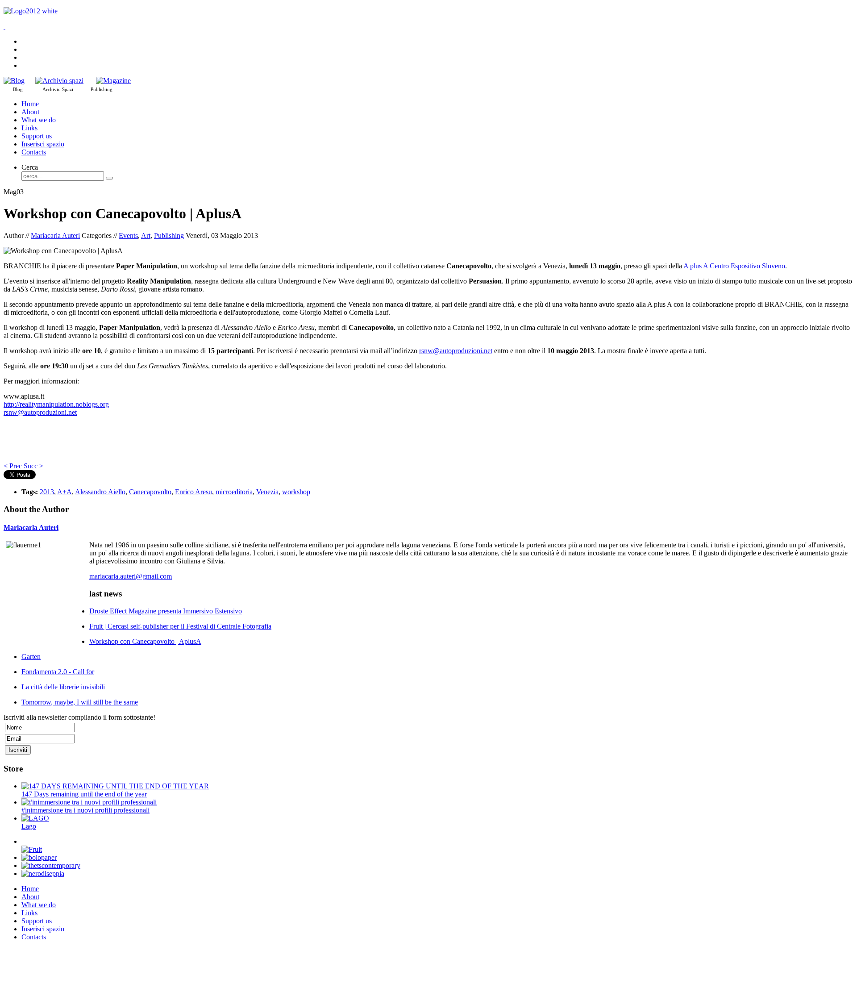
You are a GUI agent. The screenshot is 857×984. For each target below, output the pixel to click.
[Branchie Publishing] (113, 80)
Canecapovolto (150, 492)
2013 (47, 492)
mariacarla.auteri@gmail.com (130, 576)
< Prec (13, 466)
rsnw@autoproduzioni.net (455, 350)
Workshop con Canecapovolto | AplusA (145, 641)
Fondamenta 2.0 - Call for (57, 671)
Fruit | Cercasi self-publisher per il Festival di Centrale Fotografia (180, 626)
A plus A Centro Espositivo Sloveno (734, 266)
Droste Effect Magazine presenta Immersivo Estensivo (165, 611)
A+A (64, 492)
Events (128, 235)
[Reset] (109, 178)
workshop (296, 492)
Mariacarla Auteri (55, 235)
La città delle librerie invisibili (63, 687)
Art (145, 235)
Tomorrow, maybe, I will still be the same (79, 702)
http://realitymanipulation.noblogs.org (56, 404)
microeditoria (234, 492)
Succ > (33, 466)
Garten (31, 656)
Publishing (169, 235)
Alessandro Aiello (100, 492)
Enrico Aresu (193, 492)
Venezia (267, 492)
